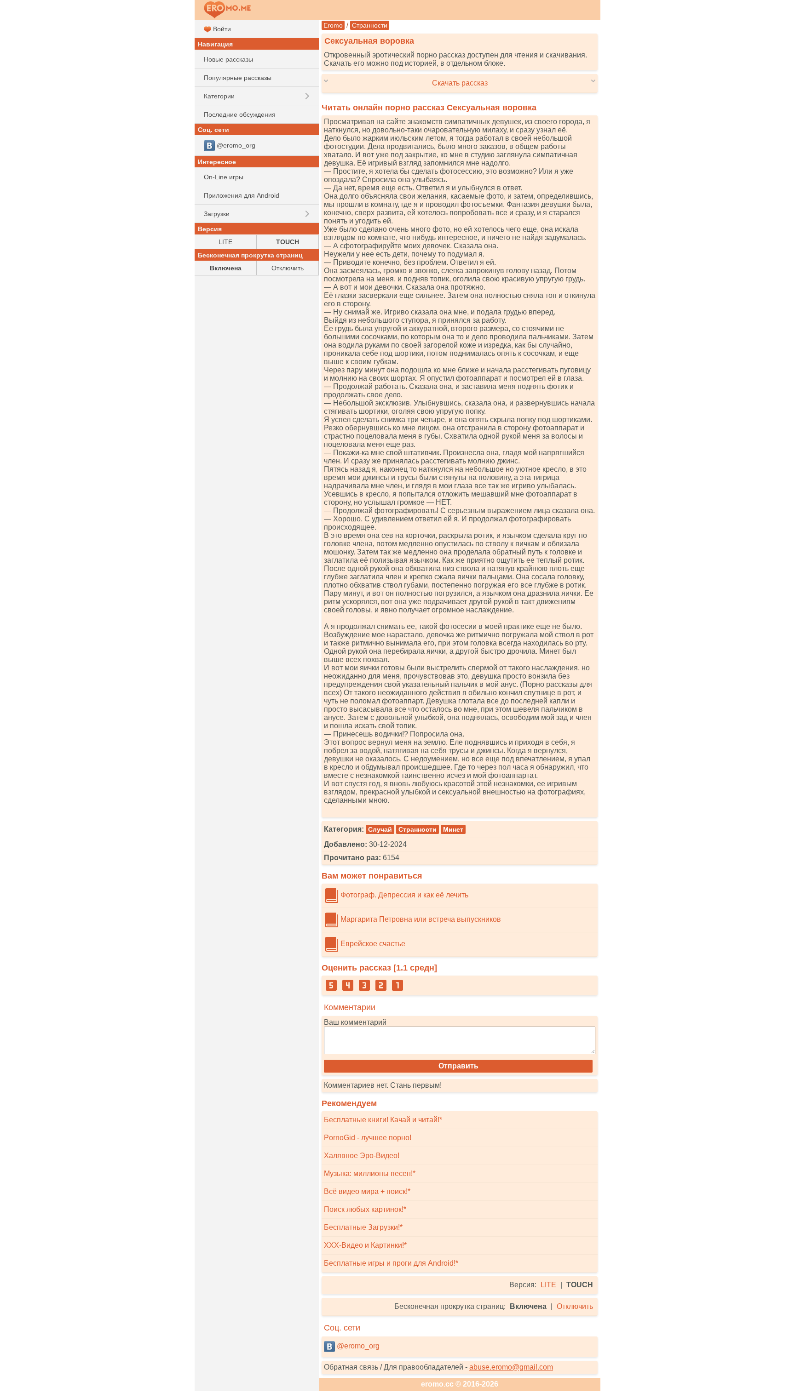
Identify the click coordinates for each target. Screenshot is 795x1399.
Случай (380, 829)
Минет (453, 829)
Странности (369, 25)
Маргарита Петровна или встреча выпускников (420, 919)
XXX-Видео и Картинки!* (365, 1245)
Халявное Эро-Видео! (361, 1155)
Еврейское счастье (372, 944)
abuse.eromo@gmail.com (511, 1367)
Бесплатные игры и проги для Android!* (391, 1263)
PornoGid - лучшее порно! (367, 1138)
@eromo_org (357, 1346)
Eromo (333, 25)
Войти (221, 29)
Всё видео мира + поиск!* (367, 1191)
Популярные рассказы (237, 77)
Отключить (575, 1306)
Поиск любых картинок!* (365, 1209)
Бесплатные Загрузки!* (363, 1227)
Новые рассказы (228, 59)
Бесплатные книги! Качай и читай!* (383, 1120)
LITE (548, 1285)
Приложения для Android (241, 195)
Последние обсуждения (240, 114)
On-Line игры (223, 177)
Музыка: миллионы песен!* (369, 1173)
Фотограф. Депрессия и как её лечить (403, 895)
